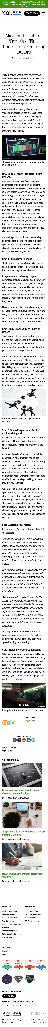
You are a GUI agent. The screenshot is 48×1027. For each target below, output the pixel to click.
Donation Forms (8, 915)
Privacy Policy (8, 1022)
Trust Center (30, 918)
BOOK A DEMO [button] (32, 13)
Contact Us (6, 954)
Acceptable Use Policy (11, 1020)
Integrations (7, 937)
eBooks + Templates (33, 915)
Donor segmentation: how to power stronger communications (21, 792)
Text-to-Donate (8, 921)
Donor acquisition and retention (24, 58)
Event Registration (9, 918)
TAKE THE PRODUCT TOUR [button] (12, 1005)
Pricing (5, 951)
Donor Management (10, 931)
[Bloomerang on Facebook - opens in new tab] (32, 1014)
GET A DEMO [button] (9, 996)
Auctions (5, 927)
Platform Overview (9, 911)
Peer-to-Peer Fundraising (12, 924)
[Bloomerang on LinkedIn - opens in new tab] (36, 1014)
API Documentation (32, 921)
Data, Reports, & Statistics (12, 934)
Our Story (6, 948)
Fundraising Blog (31, 911)
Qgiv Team (30, 720)
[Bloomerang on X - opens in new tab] (40, 1014)
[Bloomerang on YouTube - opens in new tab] (44, 1014)
